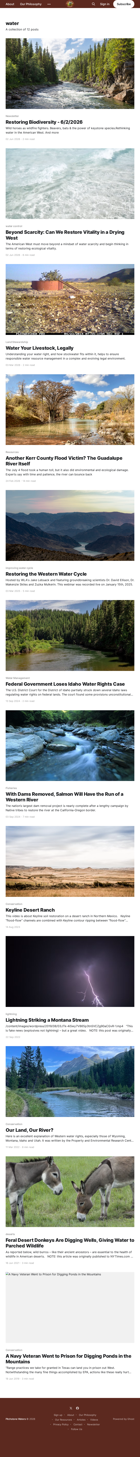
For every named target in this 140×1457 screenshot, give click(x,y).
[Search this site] (93, 4)
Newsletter (93, 1424)
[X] (70, 1408)
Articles (81, 1419)
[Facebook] (77, 1408)
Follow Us (76, 1429)
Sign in (105, 4)
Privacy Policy (61, 1424)
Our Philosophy (31, 4)
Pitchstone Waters (16, 1418)
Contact (77, 1424)
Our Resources (63, 1419)
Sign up (58, 1414)
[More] (49, 4)
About (10, 4)
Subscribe (124, 4)
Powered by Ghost (123, 1418)
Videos (94, 1419)
